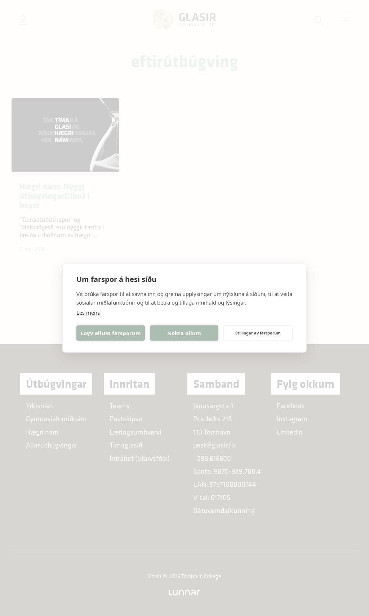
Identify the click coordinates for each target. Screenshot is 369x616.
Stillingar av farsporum (258, 333)
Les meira (88, 312)
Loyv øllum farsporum (111, 333)
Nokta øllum (184, 333)
